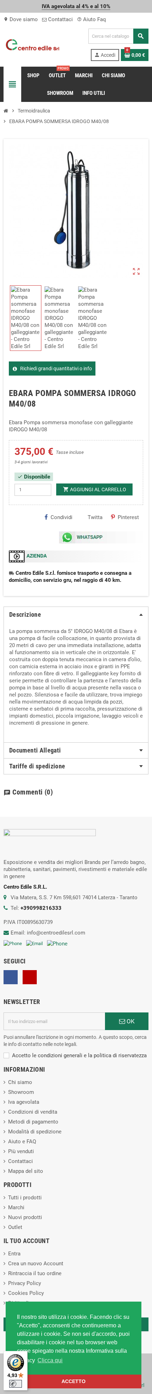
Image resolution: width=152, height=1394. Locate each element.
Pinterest (128, 517)
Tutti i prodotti (25, 1197)
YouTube (30, 977)
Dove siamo (21, 19)
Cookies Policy (26, 1293)
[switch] (15, 1384)
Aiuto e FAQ (22, 1141)
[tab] (76, 614)
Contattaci (60, 19)
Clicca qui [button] (50, 1360)
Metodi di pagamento (33, 1122)
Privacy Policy (24, 1283)
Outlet (15, 1227)
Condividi (61, 517)
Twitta (95, 517)
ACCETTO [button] (74, 1381)
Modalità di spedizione (35, 1131)
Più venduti (21, 1151)
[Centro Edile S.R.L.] (33, 44)
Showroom (21, 1092)
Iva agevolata (23, 1102)
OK (130, 1021)
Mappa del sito (25, 1171)
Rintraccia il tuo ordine (35, 1273)
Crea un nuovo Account (35, 1263)
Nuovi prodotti (25, 1217)
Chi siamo (20, 1082)
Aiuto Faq (91, 19)
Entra (14, 1253)
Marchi (16, 1207)
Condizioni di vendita (32, 1112)
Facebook (11, 977)
